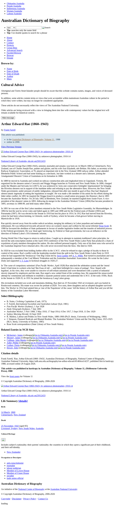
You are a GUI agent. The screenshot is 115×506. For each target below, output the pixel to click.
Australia (40, 428)
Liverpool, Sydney (9, 428)
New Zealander (13, 452)
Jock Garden (62, 255)
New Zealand (20, 415)
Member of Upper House (18, 473)
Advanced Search (14, 50)
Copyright (5, 499)
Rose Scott (104, 226)
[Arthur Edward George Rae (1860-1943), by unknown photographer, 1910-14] (37, 151)
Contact (10, 42)
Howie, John (12, 348)
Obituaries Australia (15, 3)
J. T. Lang (24, 261)
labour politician (14, 468)
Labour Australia (14, 13)
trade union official (15, 478)
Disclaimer (16, 499)
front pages (14, 376)
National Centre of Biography (31, 489)
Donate (10, 58)
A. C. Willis (77, 255)
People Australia (14, 6)
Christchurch (6, 415)
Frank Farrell (9, 130)
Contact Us (43, 499)
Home (9, 37)
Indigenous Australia (16, 8)
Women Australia (14, 11)
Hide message (8, 118)
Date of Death (13, 74)
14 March (5, 412)
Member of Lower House (18, 470)
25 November (7, 426)
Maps (9, 79)
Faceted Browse (14, 53)
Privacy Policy (29, 499)
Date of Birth (12, 71)
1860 (13, 412)
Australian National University (63, 489)
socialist (10, 475)
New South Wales (27, 428)
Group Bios (12, 48)
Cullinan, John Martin (16, 340)
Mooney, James (13, 337)
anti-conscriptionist (15, 463)
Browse (10, 55)
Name (9, 69)
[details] (23, 401)
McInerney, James (15, 335)
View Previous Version (11, 147)
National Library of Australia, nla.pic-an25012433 (23, 161)
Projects (10, 45)
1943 (16, 426)
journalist (11, 465)
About (9, 40)
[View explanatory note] (3, 439)
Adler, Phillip (13, 343)
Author (10, 76)
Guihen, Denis (13, 345)
